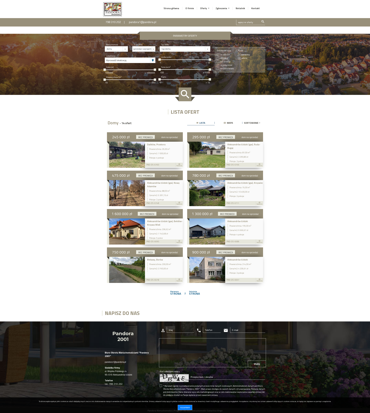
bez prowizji (225, 61)
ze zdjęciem (225, 54)
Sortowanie (251, 123)
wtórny (244, 58)
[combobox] (127, 60)
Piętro (163, 77)
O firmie (189, 8)
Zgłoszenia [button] (222, 8)
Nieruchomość (112, 44)
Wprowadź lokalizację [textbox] (116, 60)
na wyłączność (226, 65)
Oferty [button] (204, 8)
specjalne (224, 58)
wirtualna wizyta (227, 68)
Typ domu (165, 44)
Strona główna (171, 8)
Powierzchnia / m (113, 77)
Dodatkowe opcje (224, 50)
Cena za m (166, 67)
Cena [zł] (110, 67)
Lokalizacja (110, 56)
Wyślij (257, 364)
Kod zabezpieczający (170, 371)
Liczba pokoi (166, 57)
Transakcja (138, 44)
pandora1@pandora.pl (142, 22)
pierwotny (246, 54)
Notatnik (240, 8)
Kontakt (255, 8)
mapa (229, 123)
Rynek (240, 50)
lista (202, 123)
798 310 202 (113, 22)
